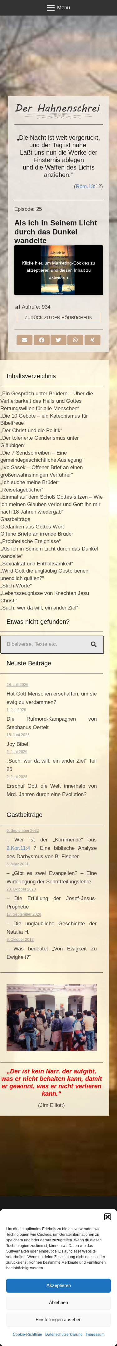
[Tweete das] (58, 340)
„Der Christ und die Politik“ (31, 430)
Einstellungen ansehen (58, 1319)
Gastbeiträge (15, 519)
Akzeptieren (58, 1285)
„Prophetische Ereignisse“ (30, 541)
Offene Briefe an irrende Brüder (36, 534)
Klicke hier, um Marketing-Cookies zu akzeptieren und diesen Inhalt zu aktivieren (58, 269)
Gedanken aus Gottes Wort (32, 527)
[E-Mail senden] (24, 340)
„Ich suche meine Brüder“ (30, 482)
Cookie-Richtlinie (27, 1334)
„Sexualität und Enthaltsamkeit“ (36, 564)
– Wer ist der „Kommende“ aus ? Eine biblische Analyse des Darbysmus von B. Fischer (52, 848)
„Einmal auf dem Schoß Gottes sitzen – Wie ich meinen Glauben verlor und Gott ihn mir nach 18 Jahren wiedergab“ (51, 504)
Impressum (95, 1334)
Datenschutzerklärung (64, 1334)
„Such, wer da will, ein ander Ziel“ (39, 608)
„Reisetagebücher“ (21, 490)
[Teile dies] (42, 340)
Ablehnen (58, 1302)
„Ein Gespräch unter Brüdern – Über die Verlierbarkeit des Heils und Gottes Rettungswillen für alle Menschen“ (46, 401)
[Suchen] (93, 644)
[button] (108, 1217)
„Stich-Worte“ (16, 586)
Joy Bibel (17, 744)
